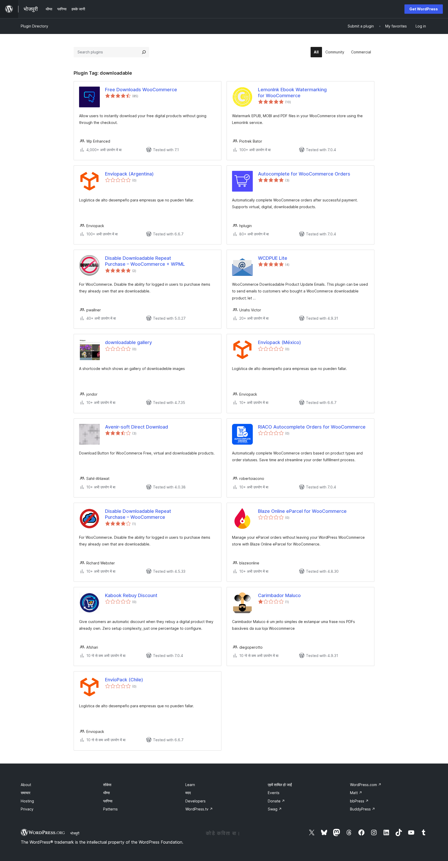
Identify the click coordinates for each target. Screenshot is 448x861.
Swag (275, 809)
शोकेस (107, 784)
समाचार (25, 792)
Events (273, 792)
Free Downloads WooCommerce (141, 89)
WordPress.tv (199, 809)
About (26, 784)
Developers (195, 801)
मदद (188, 792)
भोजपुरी (74, 833)
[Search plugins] (144, 52)
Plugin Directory (34, 26)
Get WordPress (423, 9)
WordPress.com (365, 784)
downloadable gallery (128, 342)
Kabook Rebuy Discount (131, 595)
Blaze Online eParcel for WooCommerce (302, 511)
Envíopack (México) (279, 342)
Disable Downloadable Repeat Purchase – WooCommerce (138, 514)
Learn (190, 784)
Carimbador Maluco (279, 595)
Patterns (110, 809)
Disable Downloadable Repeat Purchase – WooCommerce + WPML (145, 261)
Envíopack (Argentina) (129, 174)
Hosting (27, 801)
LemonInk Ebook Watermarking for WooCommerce (292, 92)
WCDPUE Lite (272, 258)
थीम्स (106, 792)
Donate (276, 801)
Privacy (27, 809)
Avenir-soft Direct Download (136, 427)
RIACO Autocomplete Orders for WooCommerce (312, 427)
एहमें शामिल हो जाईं (280, 784)
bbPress (359, 801)
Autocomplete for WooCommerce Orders (304, 174)
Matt (356, 792)
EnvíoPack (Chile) (124, 679)
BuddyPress (362, 809)
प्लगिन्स (107, 801)
